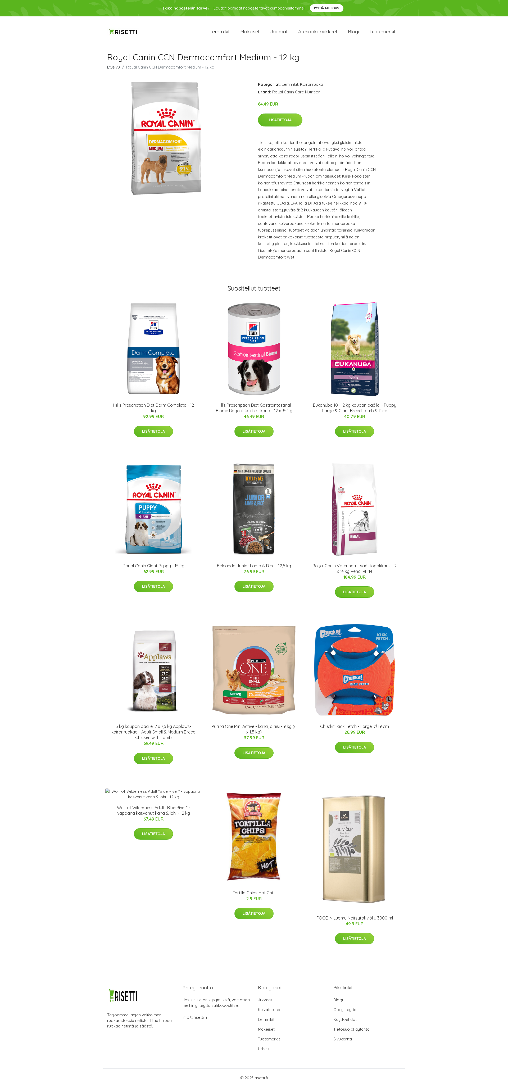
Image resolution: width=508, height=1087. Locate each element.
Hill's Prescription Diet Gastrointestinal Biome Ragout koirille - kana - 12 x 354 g (254, 407)
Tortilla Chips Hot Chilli (254, 892)
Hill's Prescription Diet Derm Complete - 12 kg (153, 407)
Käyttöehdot (345, 1019)
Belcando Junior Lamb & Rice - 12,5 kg (254, 565)
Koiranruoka (311, 84)
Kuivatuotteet (270, 1009)
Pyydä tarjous (326, 8)
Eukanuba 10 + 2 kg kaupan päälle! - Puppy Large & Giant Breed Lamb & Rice (354, 407)
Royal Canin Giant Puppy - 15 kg (153, 565)
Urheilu (264, 1048)
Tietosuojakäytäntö (351, 1029)
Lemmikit (220, 32)
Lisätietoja (280, 119)
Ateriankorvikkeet (317, 32)
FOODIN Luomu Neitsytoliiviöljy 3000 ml (354, 918)
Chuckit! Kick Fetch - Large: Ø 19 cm (354, 726)
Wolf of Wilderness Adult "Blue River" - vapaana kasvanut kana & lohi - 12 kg (153, 810)
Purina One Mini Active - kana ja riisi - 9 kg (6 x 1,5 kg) (254, 729)
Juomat (279, 32)
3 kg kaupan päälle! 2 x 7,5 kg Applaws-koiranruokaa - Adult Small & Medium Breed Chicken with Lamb (153, 732)
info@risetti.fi (195, 1017)
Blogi (353, 32)
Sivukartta (342, 1038)
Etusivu (113, 67)
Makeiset (250, 32)
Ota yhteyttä (344, 1009)
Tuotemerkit (382, 32)
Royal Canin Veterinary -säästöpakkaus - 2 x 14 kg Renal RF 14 (354, 568)
